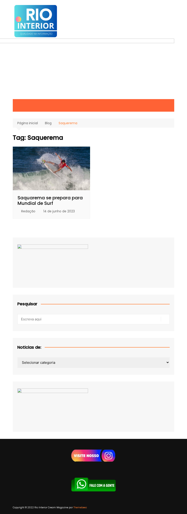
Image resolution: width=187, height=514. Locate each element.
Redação (28, 211)
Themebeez (80, 507)
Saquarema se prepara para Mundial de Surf (50, 200)
